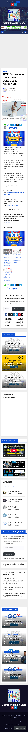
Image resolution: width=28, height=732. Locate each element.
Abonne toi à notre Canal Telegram (14, 721)
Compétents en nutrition (15, 499)
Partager (12, 128)
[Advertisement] (14, 49)
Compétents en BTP (14, 491)
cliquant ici (8, 223)
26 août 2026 (9, 623)
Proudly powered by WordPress (10, 715)
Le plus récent (5, 486)
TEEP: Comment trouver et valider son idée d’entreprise (19, 321)
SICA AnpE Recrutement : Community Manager (12, 621)
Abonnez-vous (18, 309)
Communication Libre (14, 23)
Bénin (13, 616)
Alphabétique (15, 486)
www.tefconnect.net (12, 205)
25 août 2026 (9, 658)
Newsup (24, 715)
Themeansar (15, 717)
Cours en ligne (7, 634)
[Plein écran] (23, 455)
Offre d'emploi (7, 616)
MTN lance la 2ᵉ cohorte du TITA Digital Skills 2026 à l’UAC (13, 365)
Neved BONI (19, 623)
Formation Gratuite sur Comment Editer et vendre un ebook (8, 321)
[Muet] (20, 455)
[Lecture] (5, 455)
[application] (14, 450)
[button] (22, 32)
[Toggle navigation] (13, 32)
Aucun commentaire (12, 625)
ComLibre (12, 88)
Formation (5, 71)
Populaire (11, 486)
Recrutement (19, 616)
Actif (8, 486)
